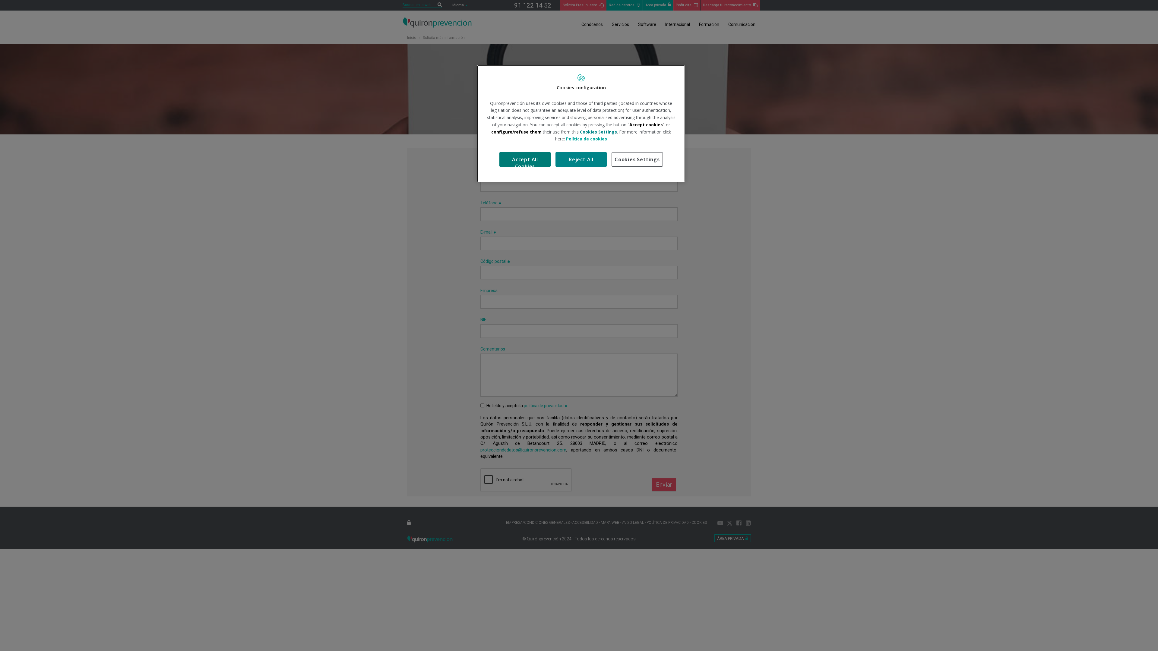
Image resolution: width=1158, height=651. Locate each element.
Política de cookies (586, 139)
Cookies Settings (637, 159)
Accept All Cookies (525, 161)
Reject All (581, 159)
